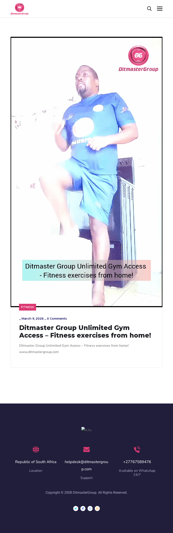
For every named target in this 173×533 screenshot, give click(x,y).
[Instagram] (97, 508)
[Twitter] (75, 508)
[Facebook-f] (82, 508)
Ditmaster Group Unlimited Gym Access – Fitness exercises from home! (85, 331)
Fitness (27, 307)
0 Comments (57, 318)
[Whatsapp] (90, 508)
